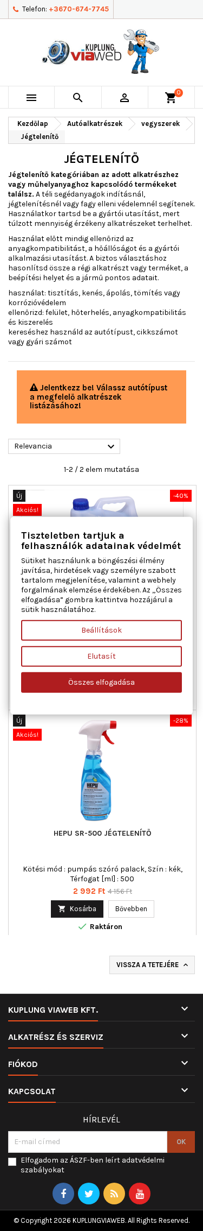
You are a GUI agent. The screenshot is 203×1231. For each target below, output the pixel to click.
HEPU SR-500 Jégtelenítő (103, 833)
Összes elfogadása (101, 682)
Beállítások (101, 630)
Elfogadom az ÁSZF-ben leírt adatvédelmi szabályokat (93, 1165)
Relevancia (65, 446)
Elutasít (101, 656)
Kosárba (77, 909)
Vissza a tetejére (153, 965)
